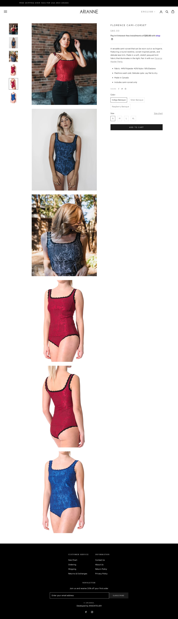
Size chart (158, 113)
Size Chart (72, 560)
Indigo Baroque (119, 100)
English (147, 11)
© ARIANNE (89, 603)
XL (133, 118)
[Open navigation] (5, 11)
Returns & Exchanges (77, 573)
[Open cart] (173, 11)
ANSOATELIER (95, 606)
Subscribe (118, 595)
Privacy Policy (101, 573)
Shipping (72, 569)
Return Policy (101, 569)
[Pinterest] (125, 89)
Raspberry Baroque (120, 106)
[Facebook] (118, 89)
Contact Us (100, 560)
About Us (99, 564)
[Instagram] (92, 612)
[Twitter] (122, 89)
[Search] (167, 11)
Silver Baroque (137, 100)
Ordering (72, 564)
